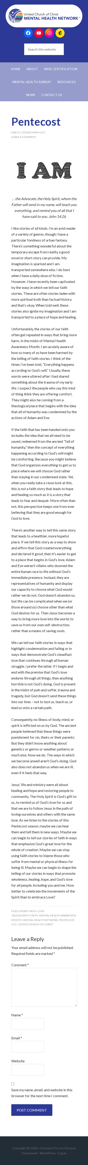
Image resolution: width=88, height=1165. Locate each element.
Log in (62, 1153)
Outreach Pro (49, 1148)
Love (40, 911)
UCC (14, 924)
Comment (20, 965)
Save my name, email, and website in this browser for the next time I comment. (41, 1093)
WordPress (48, 1153)
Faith (32, 911)
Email (16, 1038)
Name (17, 1015)
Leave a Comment (23, 137)
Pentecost (66, 920)
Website (18, 1061)
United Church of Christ (35, 924)
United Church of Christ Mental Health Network (44, 16)
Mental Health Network (40, 920)
